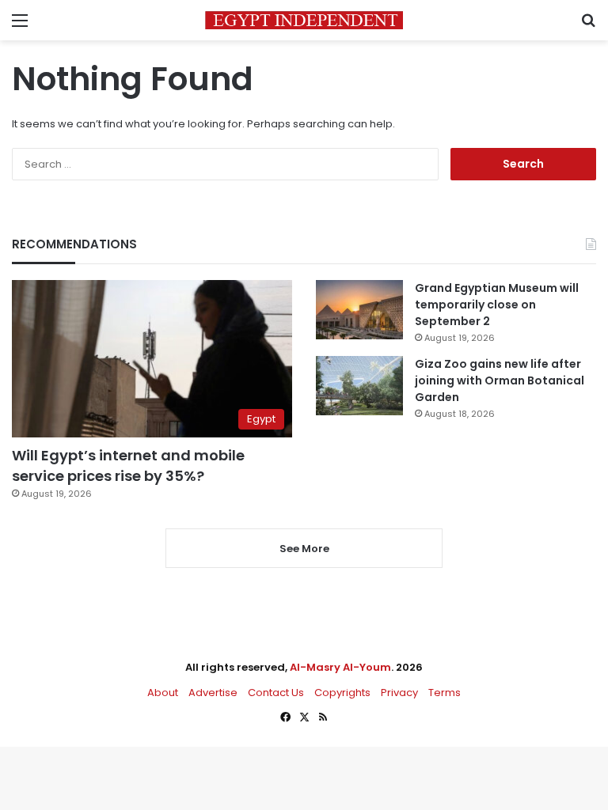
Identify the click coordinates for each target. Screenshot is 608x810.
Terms (444, 692)
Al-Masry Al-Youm (340, 667)
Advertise (213, 692)
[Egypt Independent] (304, 20)
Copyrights (342, 692)
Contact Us (276, 692)
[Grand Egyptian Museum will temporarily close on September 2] (359, 309)
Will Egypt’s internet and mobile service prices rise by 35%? (128, 465)
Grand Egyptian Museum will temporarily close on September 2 (497, 304)
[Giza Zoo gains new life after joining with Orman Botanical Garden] (359, 385)
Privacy (399, 692)
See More (304, 548)
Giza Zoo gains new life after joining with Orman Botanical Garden (499, 380)
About (162, 692)
